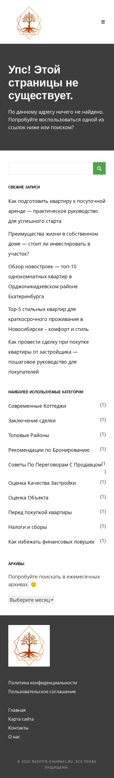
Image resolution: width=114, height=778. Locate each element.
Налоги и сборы (27, 527)
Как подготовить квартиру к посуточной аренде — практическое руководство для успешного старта (56, 211)
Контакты (18, 728)
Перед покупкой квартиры (40, 512)
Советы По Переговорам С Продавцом (55, 464)
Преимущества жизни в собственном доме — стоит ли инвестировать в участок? (53, 243)
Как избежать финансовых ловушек (51, 541)
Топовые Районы (28, 435)
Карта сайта (21, 719)
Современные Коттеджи (37, 405)
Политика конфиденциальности (42, 683)
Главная (17, 710)
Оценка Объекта (28, 497)
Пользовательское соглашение (42, 691)
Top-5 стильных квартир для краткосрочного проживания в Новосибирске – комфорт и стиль (48, 319)
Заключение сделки (32, 420)
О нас (14, 737)
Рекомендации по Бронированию (49, 450)
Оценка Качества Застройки (42, 482)
